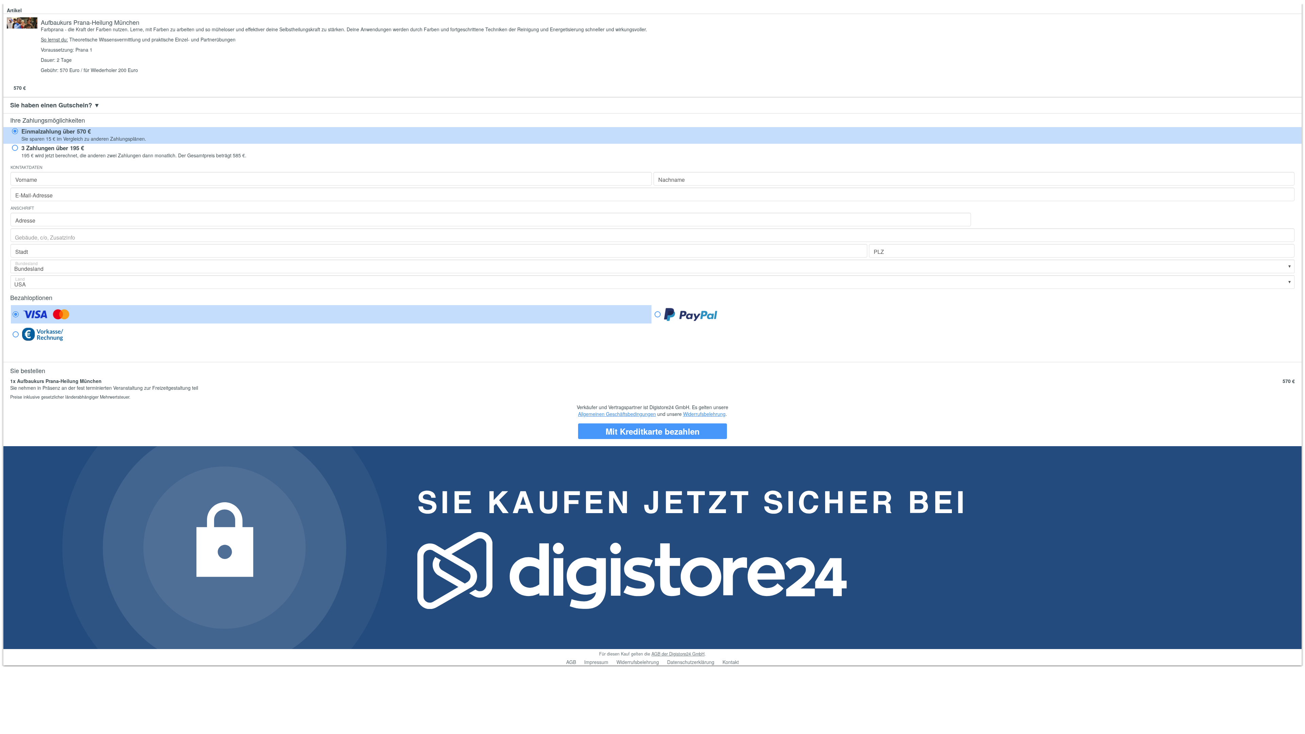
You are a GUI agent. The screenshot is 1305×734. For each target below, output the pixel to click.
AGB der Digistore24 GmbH (677, 654)
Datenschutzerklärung (690, 662)
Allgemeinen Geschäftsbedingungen (617, 413)
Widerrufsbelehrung (704, 413)
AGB (571, 662)
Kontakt (731, 662)
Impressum (596, 662)
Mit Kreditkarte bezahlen (653, 431)
